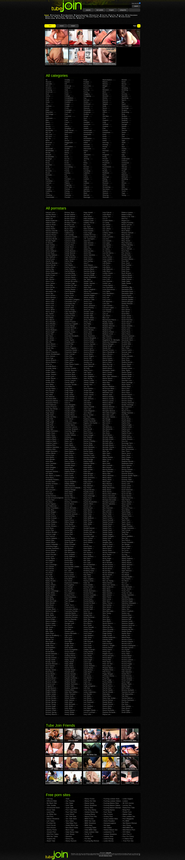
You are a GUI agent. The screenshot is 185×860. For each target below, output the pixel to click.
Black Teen (50, 16)
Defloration (68, 132)
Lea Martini (88, 678)
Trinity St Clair (127, 593)
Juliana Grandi (89, 407)
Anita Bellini (50, 457)
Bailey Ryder (50, 587)
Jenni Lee (87, 310)
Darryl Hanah (69, 478)
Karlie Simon (88, 449)
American (49, 92)
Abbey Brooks (51, 216)
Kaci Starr (87, 417)
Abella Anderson (51, 221)
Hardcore (87, 124)
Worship (124, 189)
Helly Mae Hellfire (71, 692)
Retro (104, 175)
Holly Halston (69, 700)
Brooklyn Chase (70, 223)
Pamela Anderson (109, 637)
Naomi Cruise (107, 518)
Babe (47, 110)
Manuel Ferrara (108, 350)
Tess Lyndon (126, 546)
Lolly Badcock (108, 269)
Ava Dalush (50, 567)
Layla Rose (88, 672)
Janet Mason (88, 265)
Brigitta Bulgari (51, 690)
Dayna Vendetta (70, 482)
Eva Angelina (69, 585)
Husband (87, 140)
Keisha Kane (88, 508)
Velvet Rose (126, 637)
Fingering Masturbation (82, 15)
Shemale (106, 197)
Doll (66, 145)
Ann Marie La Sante (53, 475)
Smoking (125, 90)
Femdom (68, 179)
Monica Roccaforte (109, 494)
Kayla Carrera (89, 494)
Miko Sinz (106, 455)
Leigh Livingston (89, 686)
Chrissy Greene (70, 368)
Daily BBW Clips (91, 830)
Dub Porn (50, 816)
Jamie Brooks (88, 251)
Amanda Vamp (51, 368)
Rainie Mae (107, 696)
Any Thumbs (70, 801)
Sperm (124, 100)
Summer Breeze (127, 473)
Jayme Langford (89, 289)
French (86, 88)
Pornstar (106, 151)
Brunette (49, 171)
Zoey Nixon (126, 708)
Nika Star (106, 579)
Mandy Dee (107, 348)
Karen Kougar (88, 435)
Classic (67, 82)
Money (105, 94)
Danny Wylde (69, 469)
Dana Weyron (69, 453)
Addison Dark (50, 223)
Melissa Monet (108, 403)
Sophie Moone (127, 437)
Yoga (123, 193)
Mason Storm (107, 380)
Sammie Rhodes (127, 297)
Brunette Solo (71, 16)
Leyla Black (107, 214)
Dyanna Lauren (70, 540)
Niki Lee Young (108, 581)
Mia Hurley (106, 421)
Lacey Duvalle (89, 627)
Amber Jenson (51, 374)
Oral (104, 118)
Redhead (106, 173)
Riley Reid (125, 239)
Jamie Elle (87, 253)
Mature (105, 82)
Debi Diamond (70, 486)
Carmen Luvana (70, 279)
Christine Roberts (71, 378)
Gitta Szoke (69, 647)
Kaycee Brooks (89, 490)
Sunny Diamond (127, 482)
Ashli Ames (50, 528)
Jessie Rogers (89, 356)
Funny (86, 92)
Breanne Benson (51, 664)
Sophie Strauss (127, 439)
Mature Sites (127, 814)
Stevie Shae (126, 467)
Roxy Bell (125, 261)
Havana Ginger (70, 676)
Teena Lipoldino (127, 536)
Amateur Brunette (125, 16)
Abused (48, 82)
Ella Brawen (69, 548)
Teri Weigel (126, 544)
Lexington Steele (89, 710)
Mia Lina (106, 425)
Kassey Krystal (89, 457)
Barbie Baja (50, 589)
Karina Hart (88, 439)
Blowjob (48, 155)
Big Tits (48, 138)
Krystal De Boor (89, 603)
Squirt (124, 104)
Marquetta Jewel (108, 370)
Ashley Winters (51, 526)
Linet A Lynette (108, 237)
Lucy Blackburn (108, 293)
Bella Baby (49, 597)
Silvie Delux (126, 393)
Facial (67, 169)
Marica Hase (107, 362)
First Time (68, 187)
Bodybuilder (50, 157)
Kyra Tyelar (88, 625)
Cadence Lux (69, 233)
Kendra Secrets (89, 532)
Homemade (88, 130)
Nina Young (107, 613)
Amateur (49, 88)
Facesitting (68, 167)
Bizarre (48, 145)
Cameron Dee (69, 239)
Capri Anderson (70, 257)
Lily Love (106, 231)
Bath (47, 116)
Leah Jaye (87, 680)
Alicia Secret (50, 326)
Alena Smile (50, 271)
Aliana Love (50, 316)
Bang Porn (126, 810)
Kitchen (86, 167)
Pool (104, 149)
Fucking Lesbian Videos (112, 801)
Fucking (86, 90)
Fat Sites (88, 839)
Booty (48, 163)
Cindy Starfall (69, 397)
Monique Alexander (109, 500)
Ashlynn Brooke (51, 532)
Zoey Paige (126, 710)
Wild (123, 187)
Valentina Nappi (127, 601)
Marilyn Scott (107, 366)
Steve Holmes (127, 465)
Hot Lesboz (108, 827)
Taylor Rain (126, 520)
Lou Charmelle (108, 287)
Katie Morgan (88, 473)
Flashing (68, 195)
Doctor (67, 140)
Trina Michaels (127, 587)
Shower (124, 80)
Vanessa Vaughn (127, 623)
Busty (48, 179)
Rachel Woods (108, 692)
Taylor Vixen (126, 522)
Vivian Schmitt (127, 680)
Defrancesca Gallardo (72, 488)
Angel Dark (50, 415)
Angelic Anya (50, 433)
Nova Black (107, 621)
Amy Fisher (50, 393)
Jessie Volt (87, 358)
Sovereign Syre (127, 443)
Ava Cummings (51, 565)
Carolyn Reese (70, 289)
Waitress (125, 175)
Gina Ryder (69, 639)
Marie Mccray (107, 364)
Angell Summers (51, 451)
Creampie (68, 110)
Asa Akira (49, 502)
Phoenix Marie (108, 668)
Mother (105, 98)
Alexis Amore (50, 295)
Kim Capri (87, 563)
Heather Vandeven (71, 688)
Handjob (86, 122)
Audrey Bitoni (50, 542)
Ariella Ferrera (51, 496)
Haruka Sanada (70, 674)
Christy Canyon (70, 380)
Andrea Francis (51, 407)
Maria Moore (107, 356)
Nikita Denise (107, 583)
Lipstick (86, 189)
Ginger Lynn (69, 645)
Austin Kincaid (51, 554)
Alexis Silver (50, 310)
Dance (67, 126)
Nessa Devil (107, 548)
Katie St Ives (88, 475)
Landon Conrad (89, 650)
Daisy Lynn (69, 443)
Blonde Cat (49, 639)
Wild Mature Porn (129, 830)
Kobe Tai (87, 583)
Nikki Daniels (107, 593)
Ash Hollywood (51, 506)
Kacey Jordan (88, 415)
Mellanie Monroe (108, 407)
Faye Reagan (69, 601)
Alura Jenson (50, 356)
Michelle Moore (108, 445)
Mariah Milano (108, 360)
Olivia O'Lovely (108, 629)
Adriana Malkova (52, 233)
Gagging (87, 94)
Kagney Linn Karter (90, 423)
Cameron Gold (70, 241)
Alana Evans (50, 259)
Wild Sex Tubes (52, 836)
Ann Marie (49, 473)
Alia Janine (49, 314)
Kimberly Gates (89, 569)
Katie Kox (87, 471)
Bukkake (49, 175)
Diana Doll (68, 518)
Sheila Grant (126, 378)
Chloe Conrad (69, 354)
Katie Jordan (88, 469)
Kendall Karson (89, 528)
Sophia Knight (126, 425)
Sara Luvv (125, 308)
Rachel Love (107, 684)
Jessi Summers (89, 336)
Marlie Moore (107, 368)
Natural (105, 102)
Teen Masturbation (132, 15)
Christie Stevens (71, 370)
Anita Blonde (50, 459)
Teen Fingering (60, 16)
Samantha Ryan (127, 291)
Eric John (68, 571)
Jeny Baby (87, 324)
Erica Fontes (69, 573)
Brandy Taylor (51, 662)
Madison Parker (108, 332)
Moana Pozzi (107, 486)
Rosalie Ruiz (126, 255)
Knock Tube (51, 810)
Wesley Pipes (126, 684)
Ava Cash (49, 563)
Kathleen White (89, 463)
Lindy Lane (106, 235)
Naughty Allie (107, 542)
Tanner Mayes (127, 502)
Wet (123, 181)
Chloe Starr (69, 366)
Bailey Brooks (51, 581)
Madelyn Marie (108, 324)
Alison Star (49, 334)
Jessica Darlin (89, 340)
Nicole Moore (107, 569)
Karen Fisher (88, 433)
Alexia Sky (49, 293)
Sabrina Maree (127, 277)
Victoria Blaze (127, 656)
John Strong (88, 378)
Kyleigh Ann (88, 615)
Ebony (67, 153)
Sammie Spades (127, 299)
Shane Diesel (126, 364)
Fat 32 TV (88, 834)
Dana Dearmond (70, 449)
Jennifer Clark (89, 312)
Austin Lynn (50, 556)
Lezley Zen (106, 216)
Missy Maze (107, 478)
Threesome (126, 138)
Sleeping (125, 88)
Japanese (87, 155)
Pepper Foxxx (108, 654)
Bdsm (48, 122)
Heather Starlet (70, 682)
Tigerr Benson (127, 571)
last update (99, 10)
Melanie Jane (107, 395)
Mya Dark (106, 506)
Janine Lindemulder (91, 267)
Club (66, 90)
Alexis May (50, 308)
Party (104, 134)
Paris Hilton (107, 641)
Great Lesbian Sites (111, 819)
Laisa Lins (87, 639)
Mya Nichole (107, 512)
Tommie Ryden (127, 577)
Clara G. (68, 403)
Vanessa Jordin (127, 621)
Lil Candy (106, 223)
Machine (87, 191)
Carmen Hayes (70, 277)
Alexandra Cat (51, 291)
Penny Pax (106, 652)
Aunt (47, 108)
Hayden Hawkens (71, 678)
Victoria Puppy (127, 664)
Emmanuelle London (72, 567)
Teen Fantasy (61, 18)
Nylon (105, 110)
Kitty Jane (87, 577)
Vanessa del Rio (127, 629)
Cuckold (67, 112)
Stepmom (125, 106)
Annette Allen (50, 482)
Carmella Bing (70, 273)
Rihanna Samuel (127, 233)
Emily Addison (70, 556)
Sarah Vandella (127, 326)
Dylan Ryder (69, 542)
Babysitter (49, 112)
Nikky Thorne (107, 603)
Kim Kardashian (89, 565)
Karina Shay (88, 443)
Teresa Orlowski (127, 542)
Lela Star (87, 688)
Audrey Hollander (52, 544)
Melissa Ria (107, 405)
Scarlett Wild (126, 344)
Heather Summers (71, 684)
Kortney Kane (88, 587)
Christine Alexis (70, 376)
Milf (104, 88)
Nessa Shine (107, 550)
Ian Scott (87, 214)
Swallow (124, 120)
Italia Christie (88, 229)
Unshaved (125, 163)
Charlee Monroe (70, 328)
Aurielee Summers (52, 548)
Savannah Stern (127, 340)
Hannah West (69, 672)
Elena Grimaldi (70, 544)
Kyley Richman (89, 617)
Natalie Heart (107, 530)
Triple (123, 151)
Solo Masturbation (68, 15)
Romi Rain (125, 251)
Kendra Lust (88, 530)
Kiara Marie (88, 548)
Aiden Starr (50, 249)
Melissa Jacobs (108, 399)
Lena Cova (87, 690)
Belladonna (49, 607)
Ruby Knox (125, 271)
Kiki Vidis (87, 560)
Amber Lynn (50, 376)
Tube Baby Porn (71, 823)
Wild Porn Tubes (52, 834)
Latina (86, 177)
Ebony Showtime (91, 805)
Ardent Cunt (89, 836)
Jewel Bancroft (89, 364)
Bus (47, 177)
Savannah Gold (127, 338)
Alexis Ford (50, 303)
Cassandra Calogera (72, 299)
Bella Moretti (50, 603)
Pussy (105, 169)
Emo (66, 155)
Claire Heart (69, 401)
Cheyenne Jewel (70, 352)
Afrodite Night (50, 241)
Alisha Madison (51, 330)
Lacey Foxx (88, 629)
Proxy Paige (107, 680)
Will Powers (126, 688)
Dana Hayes (69, 451)
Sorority (124, 94)
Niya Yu (105, 615)
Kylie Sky (87, 619)
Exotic (67, 163)
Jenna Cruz (88, 301)
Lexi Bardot (88, 694)
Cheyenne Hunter (71, 350)
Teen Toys (121, 15)
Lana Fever (88, 645)
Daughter (68, 128)
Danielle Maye (70, 465)
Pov (104, 153)
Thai (123, 136)
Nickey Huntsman (109, 552)
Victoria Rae (126, 666)
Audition (48, 106)
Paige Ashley (107, 633)
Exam (67, 161)
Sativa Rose (126, 334)
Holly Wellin (69, 706)
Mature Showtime (53, 819)
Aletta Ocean (50, 275)
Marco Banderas (108, 352)
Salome (124, 285)
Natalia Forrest (108, 522)
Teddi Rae (125, 532)
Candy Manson (70, 251)
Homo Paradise (109, 821)
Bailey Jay (49, 583)
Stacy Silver (126, 455)
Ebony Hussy (89, 803)
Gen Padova (69, 621)
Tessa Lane (126, 548)
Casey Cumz (69, 295)
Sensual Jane (126, 352)
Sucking (124, 118)
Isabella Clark (88, 221)
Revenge (106, 177)
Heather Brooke (70, 680)
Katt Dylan (87, 484)
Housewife (87, 134)
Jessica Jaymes (89, 344)
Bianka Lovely (51, 625)
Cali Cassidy (69, 235)
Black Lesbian (51, 18)
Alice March (50, 320)
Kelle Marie (88, 510)
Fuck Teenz (108, 812)
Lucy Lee (106, 297)
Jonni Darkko (88, 388)
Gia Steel (68, 629)
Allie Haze (49, 336)
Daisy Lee (68, 441)
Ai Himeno (49, 243)
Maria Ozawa (107, 358)
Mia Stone (106, 433)
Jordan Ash (88, 391)
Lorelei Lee (106, 283)
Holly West (68, 708)
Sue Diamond (126, 471)
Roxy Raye (126, 267)
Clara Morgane (70, 405)
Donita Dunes (69, 528)
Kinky (86, 163)
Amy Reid (49, 395)
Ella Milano (68, 550)
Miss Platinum (108, 471)
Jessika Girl (88, 360)
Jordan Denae (89, 393)
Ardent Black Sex (72, 825)
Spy (123, 102)
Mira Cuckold (107, 465)
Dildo (66, 136)
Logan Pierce (107, 261)
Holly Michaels (70, 704)
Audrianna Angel (51, 546)
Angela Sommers (52, 431)
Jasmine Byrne (89, 271)
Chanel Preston (70, 322)
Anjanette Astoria (52, 471)
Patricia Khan (107, 643)
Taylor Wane (126, 524)
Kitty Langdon (88, 579)
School (105, 185)
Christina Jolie (70, 372)
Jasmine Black (89, 269)
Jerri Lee (87, 326)
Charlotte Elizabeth (71, 336)
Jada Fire (87, 241)
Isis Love (87, 225)
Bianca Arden (50, 619)
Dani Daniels (69, 457)
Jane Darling (88, 261)
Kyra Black (87, 623)
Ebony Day (70, 839)
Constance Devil (70, 423)
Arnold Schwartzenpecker (55, 498)
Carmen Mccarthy (71, 281)
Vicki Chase (126, 652)
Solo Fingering (56, 15)
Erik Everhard (69, 577)
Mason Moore (107, 378)
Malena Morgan (108, 344)
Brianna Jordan (51, 682)
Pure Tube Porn (71, 812)
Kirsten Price (88, 573)
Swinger (124, 124)
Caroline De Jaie (71, 285)
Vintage (124, 169)
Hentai (86, 126)
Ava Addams (50, 560)
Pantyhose (106, 132)
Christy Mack (69, 382)
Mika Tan (106, 451)
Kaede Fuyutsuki (90, 421)
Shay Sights (126, 370)
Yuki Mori (125, 696)
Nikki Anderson (108, 587)
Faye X (67, 603)
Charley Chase (70, 332)
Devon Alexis (69, 504)
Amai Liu (49, 364)
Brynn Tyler (69, 229)
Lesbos (125, 801)
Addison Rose (51, 225)
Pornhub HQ (51, 823)
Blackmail (49, 149)
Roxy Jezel (126, 263)
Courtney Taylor (70, 431)
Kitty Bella (87, 575)
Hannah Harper (70, 670)
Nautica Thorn (108, 544)
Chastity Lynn (69, 342)
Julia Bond (87, 403)
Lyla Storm (106, 316)
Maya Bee (106, 382)
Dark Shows (70, 834)
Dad (66, 124)
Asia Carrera (50, 536)
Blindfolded (49, 151)
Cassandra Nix (70, 303)
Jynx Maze (87, 413)
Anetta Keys (50, 411)
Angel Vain (49, 429)
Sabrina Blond (127, 275)
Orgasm (105, 120)
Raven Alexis (107, 706)
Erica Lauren (69, 575)
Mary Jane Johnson (110, 376)
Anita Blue (49, 461)
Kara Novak (88, 429)
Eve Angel (68, 591)
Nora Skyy (106, 619)
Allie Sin (48, 342)
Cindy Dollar (69, 391)
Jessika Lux (88, 362)
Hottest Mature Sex (111, 830)
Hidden (86, 128)
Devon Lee (68, 506)
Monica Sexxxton (109, 496)
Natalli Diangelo (108, 536)
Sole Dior (125, 415)
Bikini (48, 140)
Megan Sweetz (108, 391)
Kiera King (87, 554)
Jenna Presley (89, 308)
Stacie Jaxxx (126, 453)
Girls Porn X (127, 834)
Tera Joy (125, 538)
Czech (67, 122)
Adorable (49, 84)
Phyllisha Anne (108, 670)
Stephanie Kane (127, 463)
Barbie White (50, 593)
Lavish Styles (88, 668)
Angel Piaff (49, 423)
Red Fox (125, 219)
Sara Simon (126, 310)
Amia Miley (50, 384)
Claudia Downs (70, 411)
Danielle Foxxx (70, 463)
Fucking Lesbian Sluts (111, 799)
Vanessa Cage (127, 617)
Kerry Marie (88, 540)
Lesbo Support (128, 799)
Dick (66, 134)
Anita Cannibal (51, 463)
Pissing (105, 145)
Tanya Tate (125, 506)
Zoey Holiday (126, 706)
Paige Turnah (107, 635)
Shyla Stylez (126, 384)
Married (86, 195)
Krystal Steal (88, 607)
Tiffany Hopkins (127, 558)
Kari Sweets (88, 437)
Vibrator (124, 167)
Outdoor (105, 126)
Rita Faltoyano (127, 243)
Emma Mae (69, 563)
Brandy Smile (50, 660)
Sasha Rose (126, 332)
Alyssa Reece (51, 362)
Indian (86, 142)
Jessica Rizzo (89, 352)
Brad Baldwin (50, 647)
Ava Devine (50, 569)
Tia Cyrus (125, 550)
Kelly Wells (88, 524)
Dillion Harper (69, 522)
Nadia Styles (107, 516)
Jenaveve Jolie (89, 299)
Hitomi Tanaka (70, 698)
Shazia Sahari (127, 372)
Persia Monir (107, 658)
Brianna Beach (51, 678)
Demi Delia (68, 494)
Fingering (68, 185)
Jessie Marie (88, 354)
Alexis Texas (50, 312)
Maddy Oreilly (108, 322)
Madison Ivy (107, 330)
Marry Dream (107, 372)
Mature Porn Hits (91, 816)
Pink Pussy (107, 672)
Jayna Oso (87, 291)
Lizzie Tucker (107, 257)
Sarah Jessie (126, 318)
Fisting (67, 191)
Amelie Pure (50, 382)
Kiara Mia (87, 550)
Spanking (125, 98)
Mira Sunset (107, 467)
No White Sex (52, 814)
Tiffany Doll (126, 556)
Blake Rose (50, 633)
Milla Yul (106, 461)
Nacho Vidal (107, 514)
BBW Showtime (90, 823)
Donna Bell (68, 530)
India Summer (89, 219)
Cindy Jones (69, 395)
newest (61, 25)
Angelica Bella (51, 437)
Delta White (69, 492)
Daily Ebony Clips (72, 832)
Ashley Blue (50, 510)
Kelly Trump (88, 522)
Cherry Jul (68, 346)
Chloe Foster (69, 358)
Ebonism (69, 836)
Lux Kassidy (107, 310)
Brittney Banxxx (51, 714)
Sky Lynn (125, 409)
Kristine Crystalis (90, 595)
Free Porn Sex (128, 841)
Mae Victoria (107, 338)
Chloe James (69, 360)
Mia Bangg (106, 419)
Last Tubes (50, 821)
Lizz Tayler (106, 255)
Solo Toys (113, 15)
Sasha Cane (126, 328)
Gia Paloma (69, 627)
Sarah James (126, 316)
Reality (105, 171)
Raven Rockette (108, 710)
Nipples (105, 104)
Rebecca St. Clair (128, 216)
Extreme (68, 165)
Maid (85, 193)
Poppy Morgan (108, 674)
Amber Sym (50, 380)
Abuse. (110, 855)
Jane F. (86, 263)
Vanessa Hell (126, 619)
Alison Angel (50, 332)
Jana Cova (87, 257)
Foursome (87, 86)
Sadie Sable (126, 281)
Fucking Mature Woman (112, 808)
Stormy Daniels (127, 469)
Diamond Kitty (70, 516)
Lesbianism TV (109, 832)
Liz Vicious (106, 251)
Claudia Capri (69, 409)
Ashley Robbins (51, 522)
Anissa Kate (50, 455)
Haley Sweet (69, 662)
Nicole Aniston (108, 565)
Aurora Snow (50, 552)
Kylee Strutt (88, 613)
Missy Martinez (108, 475)
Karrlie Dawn (88, 451)
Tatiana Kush (126, 514)
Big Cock (49, 134)
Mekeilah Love (108, 393)
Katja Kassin (88, 482)
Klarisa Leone (88, 581)
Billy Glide (49, 631)
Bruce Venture (70, 227)
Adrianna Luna (51, 237)
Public (105, 165)
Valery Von (125, 609)
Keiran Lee (87, 506)
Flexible (67, 197)
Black (48, 147)
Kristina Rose (88, 593)
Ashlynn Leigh (51, 534)
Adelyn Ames (50, 229)
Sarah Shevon (127, 322)
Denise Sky (69, 496)
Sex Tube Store (71, 819)
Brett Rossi (50, 672)
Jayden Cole (88, 281)
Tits (123, 145)
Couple (67, 106)
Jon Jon (86, 386)
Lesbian (86, 183)
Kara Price (87, 431)
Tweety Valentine (128, 595)
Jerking (86, 159)
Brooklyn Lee (69, 225)
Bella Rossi (50, 605)
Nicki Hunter (107, 554)
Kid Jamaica (88, 552)
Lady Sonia (88, 637)
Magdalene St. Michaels (111, 340)
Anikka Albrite (51, 453)
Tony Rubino (126, 579)
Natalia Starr (107, 526)
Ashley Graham (51, 518)
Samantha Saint (127, 293)
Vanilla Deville (127, 631)
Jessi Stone (88, 334)
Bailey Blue (50, 579)
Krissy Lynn (88, 589)
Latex (85, 175)
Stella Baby (126, 459)
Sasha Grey (126, 330)
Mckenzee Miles (108, 388)
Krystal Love (88, 605)
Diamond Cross (70, 510)
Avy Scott (49, 577)
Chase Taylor (69, 340)
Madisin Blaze (108, 328)
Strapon (124, 110)
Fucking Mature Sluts (111, 803)
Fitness (67, 193)
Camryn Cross (70, 243)
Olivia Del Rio (107, 627)
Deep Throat (69, 130)
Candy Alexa (69, 247)
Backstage (49, 114)
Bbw (47, 120)
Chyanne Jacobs (71, 384)
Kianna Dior (88, 546)
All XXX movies (128, 803)
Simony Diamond (128, 403)
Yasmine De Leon (128, 692)
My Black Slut (52, 803)
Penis (105, 136)
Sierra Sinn (126, 388)
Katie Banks (88, 467)
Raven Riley (107, 708)
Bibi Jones (49, 627)
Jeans (86, 157)
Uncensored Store (53, 808)
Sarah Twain (126, 324)
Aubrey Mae (50, 540)
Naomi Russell (108, 520)
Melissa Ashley (108, 397)
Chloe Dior (68, 356)
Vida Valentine (127, 672)
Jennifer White (89, 318)
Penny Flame (107, 650)
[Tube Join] (64, 12)
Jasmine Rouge (89, 273)
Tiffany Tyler (126, 569)
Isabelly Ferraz (89, 223)
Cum (66, 114)
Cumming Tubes (90, 827)
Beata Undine (50, 595)
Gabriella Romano (71, 617)
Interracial (87, 149)
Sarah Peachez (127, 320)
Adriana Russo (51, 235)
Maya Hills (106, 384)
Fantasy (67, 173)
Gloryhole (87, 110)
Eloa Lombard (69, 554)
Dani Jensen (69, 459)
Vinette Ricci (126, 674)
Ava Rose (49, 573)
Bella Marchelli (51, 601)
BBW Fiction (89, 819)
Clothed (67, 88)
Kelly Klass (88, 514)
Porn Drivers (51, 827)
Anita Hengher (51, 467)
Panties (105, 130)
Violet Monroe (126, 676)
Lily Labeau (107, 229)
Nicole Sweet (107, 575)
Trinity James (126, 589)
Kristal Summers (90, 591)
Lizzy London (107, 259)
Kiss (85, 165)
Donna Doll (68, 532)
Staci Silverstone (128, 449)
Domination (69, 147)
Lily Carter (106, 227)
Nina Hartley (107, 605)
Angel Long (50, 421)
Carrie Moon (69, 293)
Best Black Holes (72, 827)
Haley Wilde (69, 664)
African (48, 86)
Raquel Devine (108, 704)
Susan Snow (126, 488)
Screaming (106, 187)
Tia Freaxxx (126, 552)
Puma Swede (107, 682)
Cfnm (47, 193)
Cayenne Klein (70, 316)
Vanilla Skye (126, 633)
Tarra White (126, 510)
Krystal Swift (88, 609)
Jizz (85, 161)
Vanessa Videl (127, 627)
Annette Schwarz (52, 484)
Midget (105, 86)
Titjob (123, 142)
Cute (66, 120)
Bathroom (49, 118)
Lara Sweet (88, 656)
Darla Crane (69, 475)
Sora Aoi (125, 441)
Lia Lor (105, 219)
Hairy (85, 120)
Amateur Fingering (93, 16)
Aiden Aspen (50, 247)
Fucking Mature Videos (112, 805)
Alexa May (49, 285)
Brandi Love (50, 656)
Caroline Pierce (70, 287)
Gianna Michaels (71, 633)
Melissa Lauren (108, 401)
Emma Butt (69, 560)
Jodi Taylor (87, 372)
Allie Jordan (50, 340)
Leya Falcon (107, 212)
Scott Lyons (126, 346)
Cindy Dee (68, 388)
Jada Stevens (88, 243)
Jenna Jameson (89, 306)
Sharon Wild (126, 366)
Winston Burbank (128, 690)
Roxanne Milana (127, 259)
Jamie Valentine (89, 255)
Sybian (124, 126)
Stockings (125, 108)
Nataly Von (106, 540)
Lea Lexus (87, 676)
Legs (85, 181)
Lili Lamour (106, 225)
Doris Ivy (68, 536)
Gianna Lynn (69, 631)
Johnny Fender (89, 382)
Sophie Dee (126, 431)
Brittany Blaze (51, 708)
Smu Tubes (70, 821)
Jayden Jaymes (89, 283)
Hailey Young (69, 660)
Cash (47, 185)
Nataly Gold (107, 538)
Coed (66, 94)
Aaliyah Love (50, 212)
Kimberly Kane (89, 571)
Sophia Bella (126, 421)
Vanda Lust (126, 613)
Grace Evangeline (71, 650)
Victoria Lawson (127, 660)
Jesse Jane (88, 332)
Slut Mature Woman (130, 823)
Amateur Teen (81, 16)
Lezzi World (70, 814)
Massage (87, 197)
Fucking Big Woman (92, 841)
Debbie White (69, 484)
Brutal (48, 173)
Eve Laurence (69, 593)
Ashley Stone (50, 524)
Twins (124, 153)
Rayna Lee (106, 714)
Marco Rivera (107, 354)
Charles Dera (69, 330)
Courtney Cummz (71, 427)
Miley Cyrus (107, 459)
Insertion (87, 147)
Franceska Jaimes (71, 609)
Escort (67, 159)
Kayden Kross (89, 492)
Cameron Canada (71, 237)
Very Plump (127, 825)
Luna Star (106, 303)
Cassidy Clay (69, 306)
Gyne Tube (69, 808)
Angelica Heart (51, 441)
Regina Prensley (127, 223)
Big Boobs (49, 130)
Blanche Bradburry (52, 635)
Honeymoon (88, 132)
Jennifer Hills (88, 316)
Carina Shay (69, 261)
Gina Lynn (68, 637)
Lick (85, 185)
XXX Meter (126, 832)
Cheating (49, 195)
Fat (66, 175)
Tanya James (126, 504)
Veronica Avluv (127, 639)
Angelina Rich (51, 445)
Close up (68, 86)
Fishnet (67, 189)
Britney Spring (51, 702)
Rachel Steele (108, 690)
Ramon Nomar (108, 700)
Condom (68, 102)
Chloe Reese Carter (72, 364)
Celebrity (49, 191)
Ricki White (126, 231)
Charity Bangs (70, 326)
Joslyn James (89, 395)
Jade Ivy (87, 247)
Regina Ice (125, 221)
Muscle (105, 100)
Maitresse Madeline (110, 342)
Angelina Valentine (52, 447)
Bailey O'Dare (51, 585)
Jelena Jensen (89, 297)
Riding (105, 179)
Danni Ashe (69, 467)
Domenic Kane (70, 526)
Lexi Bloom (88, 698)
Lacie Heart (88, 633)
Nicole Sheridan (108, 573)
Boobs (48, 161)
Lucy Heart (106, 295)
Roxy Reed (126, 269)
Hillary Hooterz (70, 694)
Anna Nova (49, 478)
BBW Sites (88, 825)
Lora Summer (107, 281)
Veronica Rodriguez (129, 645)
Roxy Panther (126, 265)
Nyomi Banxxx (108, 623)
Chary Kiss (69, 338)
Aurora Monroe (51, 550)
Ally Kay (49, 350)
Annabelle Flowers (52, 480)
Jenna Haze (88, 303)
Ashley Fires (50, 514)
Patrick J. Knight (108, 645)
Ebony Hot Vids (90, 801)
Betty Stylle (50, 615)
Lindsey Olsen (108, 233)
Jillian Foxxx (88, 370)
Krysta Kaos (88, 599)
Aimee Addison (51, 251)
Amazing (49, 90)
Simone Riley (126, 397)
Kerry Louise (88, 538)
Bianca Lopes (50, 623)
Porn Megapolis (128, 819)
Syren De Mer (127, 494)
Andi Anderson (51, 405)
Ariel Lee (49, 492)
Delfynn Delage (70, 490)
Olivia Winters (108, 631)
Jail (85, 153)
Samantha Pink (127, 289)
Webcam (125, 177)
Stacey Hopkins (127, 447)
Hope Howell (88, 212)
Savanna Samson (128, 336)
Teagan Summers (128, 528)
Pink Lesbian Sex (129, 816)
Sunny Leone (126, 486)
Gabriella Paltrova (71, 615)
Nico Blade (106, 560)
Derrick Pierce (70, 498)
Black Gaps (70, 830)
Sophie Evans (126, 433)
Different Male (52, 801)
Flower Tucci (69, 605)
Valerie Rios (126, 607)
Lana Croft (87, 643)
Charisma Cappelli (71, 324)
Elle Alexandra (70, 552)
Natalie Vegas (107, 534)
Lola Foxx (106, 265)
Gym (85, 118)
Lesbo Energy (109, 839)
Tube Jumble (51, 805)
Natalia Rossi (107, 524)
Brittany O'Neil (51, 710)
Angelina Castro (51, 443)
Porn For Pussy (128, 836)
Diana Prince (69, 520)
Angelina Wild (50, 449)
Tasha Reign (126, 512)
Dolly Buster (69, 524)
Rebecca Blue (127, 214)
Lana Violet (88, 647)
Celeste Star (69, 318)
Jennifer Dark (88, 314)
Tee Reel (125, 534)
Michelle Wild (107, 449)
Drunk (67, 151)
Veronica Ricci (127, 643)
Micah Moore (107, 435)
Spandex (125, 96)
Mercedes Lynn (108, 415)
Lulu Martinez (107, 301)
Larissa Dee (88, 658)
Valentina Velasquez (129, 603)
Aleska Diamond (51, 273)
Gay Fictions (108, 814)
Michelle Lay (107, 441)
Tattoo (124, 128)
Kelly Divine (88, 512)
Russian (105, 183)
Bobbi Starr (50, 645)
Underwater (126, 159)
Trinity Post (126, 591)
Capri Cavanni (70, 259)
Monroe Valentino (109, 504)
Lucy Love (106, 299)
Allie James (50, 338)
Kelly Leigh (87, 516)
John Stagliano (89, 376)
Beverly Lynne (51, 617)
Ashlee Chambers (52, 508)
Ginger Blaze (69, 643)
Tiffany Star (126, 567)
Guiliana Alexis (70, 656)
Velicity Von (126, 635)
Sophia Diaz (126, 423)
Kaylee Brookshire (90, 502)
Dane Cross (69, 455)
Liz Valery (106, 249)
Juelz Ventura (88, 399)
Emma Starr (69, 565)
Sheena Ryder (127, 374)
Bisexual (49, 142)
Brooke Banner (70, 216)
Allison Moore (50, 344)
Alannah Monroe (51, 263)
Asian (48, 102)
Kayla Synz (88, 498)
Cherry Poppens (70, 348)
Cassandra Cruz (70, 301)
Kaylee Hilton (88, 504)
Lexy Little (87, 714)
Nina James (107, 607)
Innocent (87, 145)
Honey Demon (70, 710)
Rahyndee (106, 694)
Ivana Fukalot (88, 231)
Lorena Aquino (108, 285)
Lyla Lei (105, 314)
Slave (124, 86)
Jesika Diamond (89, 328)
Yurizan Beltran (127, 698)
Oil (104, 114)
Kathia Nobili (88, 461)
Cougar (67, 104)
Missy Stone (107, 480)
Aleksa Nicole (51, 265)
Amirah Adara (50, 388)
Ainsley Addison (51, 255)
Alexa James (50, 283)
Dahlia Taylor (69, 439)
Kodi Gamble (88, 585)
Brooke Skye (69, 221)
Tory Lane (125, 585)
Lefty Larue (88, 684)
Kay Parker (88, 488)
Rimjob (105, 181)
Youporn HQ (51, 839)
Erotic (67, 157)
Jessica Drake (89, 342)
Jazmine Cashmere (91, 293)
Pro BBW (126, 821)
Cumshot (68, 116)
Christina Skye (70, 374)
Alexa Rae (49, 289)
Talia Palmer (126, 500)
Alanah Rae (50, 261)
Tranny (124, 149)
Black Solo (115, 16)
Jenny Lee (87, 322)
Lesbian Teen (72, 18)
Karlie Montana (89, 447)
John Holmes (88, 374)
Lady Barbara (88, 635)
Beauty (48, 126)
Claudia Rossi (70, 415)
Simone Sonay (127, 401)
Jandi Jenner (88, 259)
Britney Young (51, 704)
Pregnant (106, 155)
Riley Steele (126, 241)
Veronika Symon (127, 647)
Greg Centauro (70, 654)
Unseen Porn (51, 832)
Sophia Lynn (126, 429)
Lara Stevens (88, 654)
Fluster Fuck (127, 812)
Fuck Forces (51, 825)
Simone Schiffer (127, 399)
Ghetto (86, 102)
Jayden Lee (88, 285)
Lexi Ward (87, 708)
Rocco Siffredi (127, 249)
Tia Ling (124, 554)
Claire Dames (69, 399)
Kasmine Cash (89, 455)
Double (67, 149)
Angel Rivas (50, 427)
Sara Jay (125, 306)
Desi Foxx (68, 500)
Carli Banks (69, 265)
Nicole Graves (108, 567)
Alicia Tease (50, 328)
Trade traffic (108, 852)
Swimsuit (125, 122)
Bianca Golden (51, 621)
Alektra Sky (50, 269)
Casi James (69, 297)
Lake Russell (88, 641)
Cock (66, 92)
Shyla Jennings (127, 382)
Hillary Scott (69, 696)
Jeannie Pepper (89, 295)
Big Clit (48, 132)
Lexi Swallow (88, 706)
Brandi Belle (50, 652)
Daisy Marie (69, 445)
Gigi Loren (68, 635)
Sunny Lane (126, 484)
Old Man (106, 116)
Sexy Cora (125, 358)
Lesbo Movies (109, 841)
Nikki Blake (107, 591)
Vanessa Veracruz (128, 625)
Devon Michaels (70, 508)
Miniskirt (106, 90)
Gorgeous (87, 112)
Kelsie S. (87, 526)
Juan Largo (88, 397)
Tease (124, 132)
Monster (105, 96)
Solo (123, 92)
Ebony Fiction (89, 799)
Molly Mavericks (108, 488)
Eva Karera (69, 589)
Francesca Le (69, 607)
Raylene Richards (109, 712)
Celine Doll (68, 320)
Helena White (69, 690)
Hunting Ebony (90, 814)
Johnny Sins (88, 384)
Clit (66, 84)
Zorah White (126, 712)
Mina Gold (106, 463)
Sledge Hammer (127, 413)
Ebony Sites (89, 808)
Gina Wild (68, 641)
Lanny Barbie (88, 652)
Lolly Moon (106, 271)
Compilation (69, 100)
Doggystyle (69, 142)
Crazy (67, 108)
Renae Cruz (126, 227)
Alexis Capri (50, 299)
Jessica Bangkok (90, 338)
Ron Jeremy (126, 253)
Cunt (66, 118)
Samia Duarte (126, 295)
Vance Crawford (127, 611)
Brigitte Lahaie (51, 694)
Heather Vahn (69, 686)
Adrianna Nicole (51, 239)
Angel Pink (49, 425)
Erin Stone (68, 581)
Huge (85, 136)
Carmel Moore (70, 271)
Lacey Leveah (89, 631)
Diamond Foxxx (70, 512)
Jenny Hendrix (89, 320)
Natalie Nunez (108, 532)
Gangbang (87, 96)
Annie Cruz (50, 486)
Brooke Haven (70, 219)
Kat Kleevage (88, 459)
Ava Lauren (50, 571)
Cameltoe (49, 181)
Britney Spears (51, 700)
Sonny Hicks (126, 419)
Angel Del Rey (51, 417)
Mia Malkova (107, 427)
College (67, 96)
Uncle (124, 157)
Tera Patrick (126, 540)
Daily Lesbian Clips (91, 832)
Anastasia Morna (52, 401)
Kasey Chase (88, 453)
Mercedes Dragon (109, 413)
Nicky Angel (107, 558)
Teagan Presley (127, 526)
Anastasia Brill (51, 399)
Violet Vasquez (127, 678)
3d (46, 80)
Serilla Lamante (127, 356)
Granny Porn (108, 816)
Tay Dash (125, 518)
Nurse (105, 108)
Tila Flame (125, 573)
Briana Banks (50, 674)
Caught (48, 189)
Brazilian (49, 165)
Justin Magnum (89, 411)
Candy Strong (69, 255)
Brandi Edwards (51, 654)
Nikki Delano (107, 595)
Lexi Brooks (88, 700)
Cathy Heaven (70, 314)
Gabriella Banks (70, 613)
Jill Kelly (87, 368)
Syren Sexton (126, 496)
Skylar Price (126, 411)
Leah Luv (87, 682)
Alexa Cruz (50, 281)
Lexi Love (87, 704)
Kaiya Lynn (87, 425)
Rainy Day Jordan (109, 698)
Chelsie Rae (69, 344)
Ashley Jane (50, 520)
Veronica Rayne (127, 641)
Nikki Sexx (106, 601)
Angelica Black (51, 439)
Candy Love (69, 249)
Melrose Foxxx (108, 409)
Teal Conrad (126, 530)
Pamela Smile (107, 639)
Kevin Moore (88, 542)
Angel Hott (49, 419)
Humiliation (88, 138)
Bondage (49, 159)
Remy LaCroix (127, 225)
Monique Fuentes (109, 502)
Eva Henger (69, 587)
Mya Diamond (107, 508)
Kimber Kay (88, 567)
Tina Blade (125, 575)
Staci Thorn (126, 451)
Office (105, 112)
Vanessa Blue (126, 615)
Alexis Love (50, 306)
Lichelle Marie (108, 221)
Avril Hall (49, 575)
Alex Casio (49, 277)
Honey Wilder (69, 712)
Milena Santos (108, 457)
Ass (47, 104)
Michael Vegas (108, 437)
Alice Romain (50, 322)
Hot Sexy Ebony (90, 810)
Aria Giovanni (50, 490)
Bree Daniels (50, 666)
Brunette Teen (95, 15)
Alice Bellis (50, 318)
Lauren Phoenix (89, 666)
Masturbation (107, 80)
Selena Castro (127, 350)
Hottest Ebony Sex (91, 812)
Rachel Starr (107, 688)
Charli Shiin (69, 334)
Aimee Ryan (50, 253)
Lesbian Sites (108, 836)
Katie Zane (87, 480)
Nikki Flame (107, 597)
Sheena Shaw (126, 376)
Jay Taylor (87, 279)
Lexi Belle (87, 696)
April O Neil (50, 488)
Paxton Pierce (108, 647)
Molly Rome (107, 490)
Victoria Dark (126, 658)
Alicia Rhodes (51, 324)
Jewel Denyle (88, 366)
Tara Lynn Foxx (127, 508)
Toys (123, 147)
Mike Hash (106, 453)
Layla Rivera (88, 670)
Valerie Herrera (127, 605)
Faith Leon (68, 599)
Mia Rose (106, 431)
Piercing (105, 142)
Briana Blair (50, 676)
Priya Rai (106, 678)
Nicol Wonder (107, 563)
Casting (48, 187)
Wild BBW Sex (128, 827)
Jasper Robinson (90, 277)
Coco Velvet (69, 419)
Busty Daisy (69, 231)
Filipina (67, 183)
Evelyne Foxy (69, 595)
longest (111, 10)
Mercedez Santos (109, 417)
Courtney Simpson (71, 429)
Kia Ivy (86, 544)
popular (88, 10)
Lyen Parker (107, 312)
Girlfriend (87, 104)
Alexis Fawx (50, 301)
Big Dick (49, 136)
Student (124, 116)
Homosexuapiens (110, 823)
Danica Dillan (69, 461)
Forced (86, 84)
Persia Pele (107, 660)
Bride (47, 167)
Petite (105, 140)
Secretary (106, 189)
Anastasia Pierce (52, 403)
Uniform (124, 161)
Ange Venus (50, 413)
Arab (47, 100)
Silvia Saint (126, 391)
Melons (105, 84)
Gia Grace (68, 625)
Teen (123, 134)
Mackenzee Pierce (109, 320)
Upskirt (124, 165)
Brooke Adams (70, 214)
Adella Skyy (50, 227)
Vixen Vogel (126, 682)
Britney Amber (51, 696)
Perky (105, 138)
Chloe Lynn (69, 362)
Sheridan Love (127, 380)
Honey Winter (69, 714)
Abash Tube (51, 841)
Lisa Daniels (107, 241)
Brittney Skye (69, 212)
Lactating (87, 171)
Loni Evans (107, 275)
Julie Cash (87, 409)
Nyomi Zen (106, 625)
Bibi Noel (49, 629)
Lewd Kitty (50, 812)
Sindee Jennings (127, 405)
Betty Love (49, 613)
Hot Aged (107, 825)
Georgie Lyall (69, 623)
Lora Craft (106, 279)
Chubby (67, 80)
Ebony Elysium (71, 841)
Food (85, 80)
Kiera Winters (88, 556)
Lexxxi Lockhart (89, 712)
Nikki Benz (106, 589)
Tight (123, 140)
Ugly (123, 155)
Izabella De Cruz (90, 235)
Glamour (87, 106)
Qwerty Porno (52, 830)
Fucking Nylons (109, 810)
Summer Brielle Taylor (129, 475)
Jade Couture (88, 245)
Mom (104, 92)
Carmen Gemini (70, 275)
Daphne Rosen (70, 471)
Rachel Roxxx (108, 686)
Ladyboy (87, 173)
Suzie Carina (126, 492)
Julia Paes (87, 405)
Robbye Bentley (127, 245)
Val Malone (125, 597)
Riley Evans (126, 235)
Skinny (124, 84)
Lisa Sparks (107, 245)
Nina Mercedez (108, 611)
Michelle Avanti (108, 439)
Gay (85, 98)
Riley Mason (126, 237)
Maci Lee (106, 318)
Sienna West (126, 386)
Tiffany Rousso (127, 565)
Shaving (105, 195)
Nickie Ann (106, 556)
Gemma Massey (70, 619)
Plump (105, 147)
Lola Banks (107, 263)
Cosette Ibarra (70, 425)
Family (67, 171)
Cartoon (48, 183)
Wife (123, 185)
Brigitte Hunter (51, 692)
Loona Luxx (107, 277)
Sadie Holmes (127, 279)
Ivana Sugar (88, 233)
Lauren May (88, 664)
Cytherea (68, 437)
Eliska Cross (69, 546)
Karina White (88, 445)
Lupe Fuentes (107, 306)
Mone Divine (107, 492)
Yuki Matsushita (127, 694)
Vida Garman (126, 670)
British (48, 169)
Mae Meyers (107, 336)
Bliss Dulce (50, 637)
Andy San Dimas (52, 409)
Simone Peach (127, 395)
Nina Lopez (107, 609)
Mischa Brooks (108, 469)
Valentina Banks (127, 599)
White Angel (126, 686)
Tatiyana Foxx (127, 516)
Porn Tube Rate (71, 810)
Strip (123, 114)
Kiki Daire (87, 558)
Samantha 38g (127, 287)
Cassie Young (69, 310)
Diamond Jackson (71, 514)
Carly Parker (69, 269)
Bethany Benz (51, 609)
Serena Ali (125, 354)
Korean (86, 169)
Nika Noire (106, 577)
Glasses (87, 108)
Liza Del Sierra (108, 253)
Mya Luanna (107, 510)
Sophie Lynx (126, 435)
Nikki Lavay (107, 599)
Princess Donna (108, 676)
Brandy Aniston (51, 658)
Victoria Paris (126, 662)
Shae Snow (126, 360)
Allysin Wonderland (52, 354)
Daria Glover (69, 473)
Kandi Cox (87, 427)
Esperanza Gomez (71, 583)
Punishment (107, 167)
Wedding (125, 179)
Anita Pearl (49, 469)
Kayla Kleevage (89, 496)
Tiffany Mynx (126, 560)
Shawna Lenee (127, 368)
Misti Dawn (107, 482)
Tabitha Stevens (127, 498)
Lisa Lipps (106, 243)
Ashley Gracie (51, 516)
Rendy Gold (126, 229)
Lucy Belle (106, 291)
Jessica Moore (89, 350)
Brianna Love (50, 684)
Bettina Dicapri (51, 611)
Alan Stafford (50, 257)
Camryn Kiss (69, 245)
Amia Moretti (50, 386)
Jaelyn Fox (87, 249)
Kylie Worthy (88, 621)
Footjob (86, 82)
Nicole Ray (106, 571)
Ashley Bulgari (51, 512)
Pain (104, 128)
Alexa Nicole (50, 287)
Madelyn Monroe (108, 326)
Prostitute (106, 163)
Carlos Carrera (70, 267)
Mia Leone (106, 423)
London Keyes (108, 273)
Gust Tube (69, 805)
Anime (48, 96)
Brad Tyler (49, 650)
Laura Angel (88, 660)
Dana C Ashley (70, 447)
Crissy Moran (69, 433)
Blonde (48, 153)
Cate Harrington (70, 312)
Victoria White (127, 668)
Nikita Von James (109, 585)
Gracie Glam (69, 652)
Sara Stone (126, 312)
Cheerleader (50, 197)
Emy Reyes (69, 569)
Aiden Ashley (50, 245)
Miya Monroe (107, 484)
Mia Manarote (107, 429)
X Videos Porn (128, 839)
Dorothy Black (70, 538)
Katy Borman (88, 486)
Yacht (124, 191)
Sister (124, 82)
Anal (47, 94)
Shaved (105, 193)
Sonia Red (125, 417)
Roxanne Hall (126, 257)
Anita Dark (49, 465)
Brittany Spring (51, 712)
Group (86, 116)
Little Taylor (107, 247)
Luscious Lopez (108, 308)
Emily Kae (68, 558)
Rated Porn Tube (129, 808)
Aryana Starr (50, 500)
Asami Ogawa (51, 504)
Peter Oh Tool (107, 664)
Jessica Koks (88, 346)
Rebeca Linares (127, 212)
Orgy (104, 122)
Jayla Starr (87, 287)
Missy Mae (106, 473)
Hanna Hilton (69, 668)
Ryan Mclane (126, 273)
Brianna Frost (50, 680)
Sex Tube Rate (71, 816)
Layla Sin (87, 674)
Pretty (105, 157)
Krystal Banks (89, 601)
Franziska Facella (71, 611)
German (86, 100)
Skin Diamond (127, 407)
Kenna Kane (88, 534)
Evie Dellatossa (70, 597)
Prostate (106, 161)
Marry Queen (107, 374)
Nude (104, 106)
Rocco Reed (126, 247)
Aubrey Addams (51, 538)
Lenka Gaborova (89, 692)
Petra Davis (107, 666)
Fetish (67, 181)
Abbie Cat (49, 219)
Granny (86, 114)
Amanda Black (51, 366)
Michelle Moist (108, 443)
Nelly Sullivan (107, 546)
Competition (69, 98)
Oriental (105, 124)
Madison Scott (108, 334)
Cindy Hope (69, 393)
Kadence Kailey (89, 419)
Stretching (125, 112)
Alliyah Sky (50, 348)
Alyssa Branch (51, 360)
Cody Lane (68, 421)
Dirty (66, 138)
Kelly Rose (87, 520)
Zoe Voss (125, 704)
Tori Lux (124, 583)
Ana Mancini (50, 397)
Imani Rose (88, 216)
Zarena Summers (128, 700)
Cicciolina (68, 386)
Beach (48, 124)
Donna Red (69, 534)
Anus (47, 98)
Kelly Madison (89, 518)
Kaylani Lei (87, 500)
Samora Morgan (127, 301)
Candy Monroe (70, 253)
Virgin (124, 171)
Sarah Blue (125, 314)
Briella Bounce (51, 688)
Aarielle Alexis (51, 214)
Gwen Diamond (70, 658)
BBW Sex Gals (90, 821)
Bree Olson (50, 668)
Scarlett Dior (126, 342)
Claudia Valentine (71, 417)
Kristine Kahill (88, 597)
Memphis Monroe (109, 411)
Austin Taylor (50, 558)
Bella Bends (50, 599)
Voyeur (124, 173)
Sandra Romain (127, 303)
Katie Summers (89, 478)
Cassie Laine (69, 308)
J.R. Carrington (89, 239)
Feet (66, 177)
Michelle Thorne (108, 447)
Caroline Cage (70, 283)
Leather (86, 179)
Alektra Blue (50, 267)
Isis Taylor (87, 227)
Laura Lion (87, 662)
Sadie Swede (126, 283)
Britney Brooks (51, 698)
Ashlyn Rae (50, 530)
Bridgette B (50, 686)
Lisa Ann (106, 239)
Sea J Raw (125, 348)
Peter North (107, 662)
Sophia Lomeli (127, 427)
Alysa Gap (49, 358)
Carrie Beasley (70, 291)
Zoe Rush (125, 702)
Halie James (69, 666)
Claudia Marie (69, 413)
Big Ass (48, 128)
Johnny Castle (89, 380)
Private (105, 159)
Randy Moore (107, 702)
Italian (86, 151)
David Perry (69, 480)
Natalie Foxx (107, 528)
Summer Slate (127, 480)
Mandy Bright (107, 346)
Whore (124, 183)
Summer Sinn (126, 478)
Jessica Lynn (88, 348)
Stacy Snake (126, 457)
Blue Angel (49, 641)
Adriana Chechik (51, 231)
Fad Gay (50, 799)
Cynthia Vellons (70, 435)
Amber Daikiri (50, 372)
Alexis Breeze (51, 297)
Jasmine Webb (89, 275)
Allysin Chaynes (51, 352)
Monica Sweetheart (109, 498)
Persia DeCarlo (108, 656)
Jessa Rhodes (89, 330)
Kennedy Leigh (89, 536)
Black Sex (81, 18)
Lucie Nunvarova (109, 289)
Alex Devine (50, 279)
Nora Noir (106, 617)
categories (123, 10)
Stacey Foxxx (126, 445)
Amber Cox (50, 370)
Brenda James (51, 670)
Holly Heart (69, 702)
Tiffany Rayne (126, 563)
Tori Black (125, 581)
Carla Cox (68, 263)
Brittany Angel (51, 706)
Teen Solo (104, 15)
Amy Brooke (50, 391)
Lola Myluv (106, 267)
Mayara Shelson (108, 386)
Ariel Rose (49, 494)
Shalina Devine (127, 362)
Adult (67, 799)
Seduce (105, 191)
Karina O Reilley (89, 441)
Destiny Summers (71, 502)
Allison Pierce (51, 346)
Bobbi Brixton (50, 643)
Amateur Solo (105, 16)
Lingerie (86, 187)
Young (124, 195)
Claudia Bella (69, 407)
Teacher (124, 130)
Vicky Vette (126, 654)
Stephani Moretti (127, 461)
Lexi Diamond (88, 702)
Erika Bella (68, 579)
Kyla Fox (87, 611)
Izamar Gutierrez (90, 237)
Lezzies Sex (127, 805)
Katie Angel (88, 465)
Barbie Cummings (52, 591)
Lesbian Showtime (110, 834)
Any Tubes (69, 803)
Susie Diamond (127, 490)
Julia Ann (87, 401)
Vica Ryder (126, 650)
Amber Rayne (50, 378)
